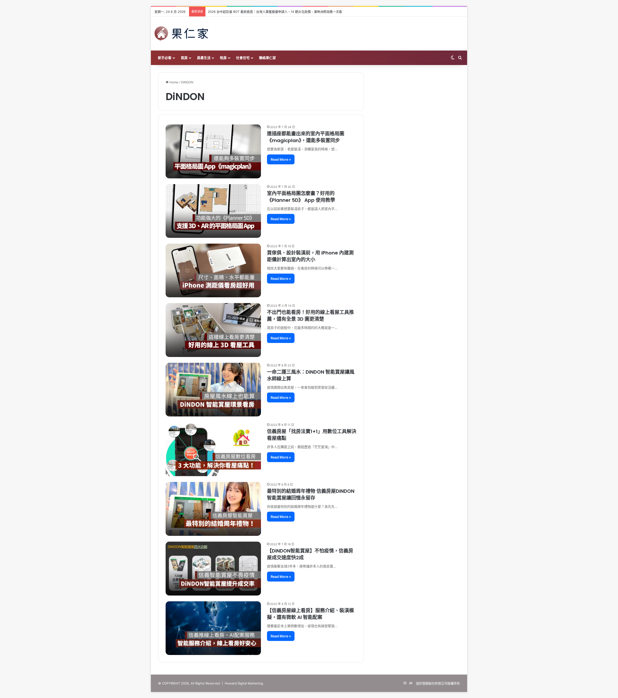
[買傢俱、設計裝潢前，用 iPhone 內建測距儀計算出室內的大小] (213, 270)
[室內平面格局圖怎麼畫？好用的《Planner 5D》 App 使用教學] (213, 211)
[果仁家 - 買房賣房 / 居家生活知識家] (181, 33)
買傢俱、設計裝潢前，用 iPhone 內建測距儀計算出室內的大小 (310, 256)
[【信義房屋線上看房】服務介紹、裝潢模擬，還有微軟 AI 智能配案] (213, 628)
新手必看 (164, 58)
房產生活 (204, 58)
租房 (223, 58)
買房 (184, 58)
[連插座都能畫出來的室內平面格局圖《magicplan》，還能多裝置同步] (213, 151)
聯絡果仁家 (267, 58)
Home (173, 82)
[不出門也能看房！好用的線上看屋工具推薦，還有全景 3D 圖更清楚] (213, 330)
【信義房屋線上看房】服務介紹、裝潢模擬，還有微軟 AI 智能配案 (310, 614)
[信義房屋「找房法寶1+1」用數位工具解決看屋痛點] (213, 449)
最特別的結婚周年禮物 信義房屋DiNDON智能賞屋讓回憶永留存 (310, 494)
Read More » (281, 159)
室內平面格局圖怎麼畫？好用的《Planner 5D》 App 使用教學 (301, 197)
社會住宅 (243, 58)
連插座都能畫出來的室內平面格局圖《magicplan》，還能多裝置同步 (305, 137)
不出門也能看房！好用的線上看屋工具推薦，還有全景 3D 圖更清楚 (310, 315)
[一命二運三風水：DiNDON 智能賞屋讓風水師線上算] (213, 389)
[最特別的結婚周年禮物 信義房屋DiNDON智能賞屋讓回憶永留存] (213, 509)
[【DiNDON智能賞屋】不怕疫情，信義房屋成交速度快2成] (213, 568)
